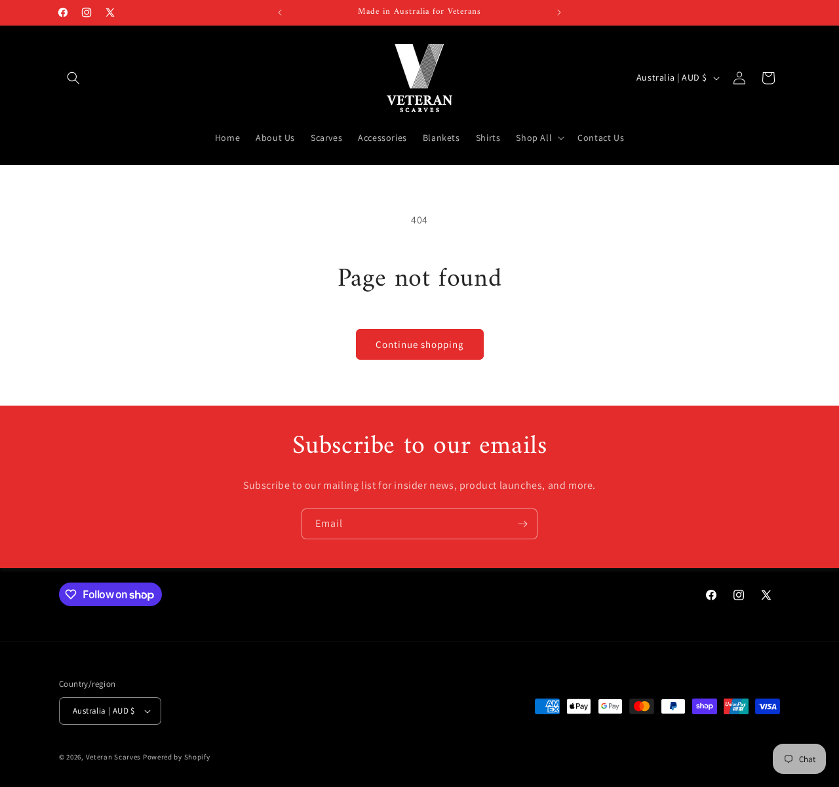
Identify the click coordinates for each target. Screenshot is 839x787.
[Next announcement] (559, 12)
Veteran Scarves (114, 756)
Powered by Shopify (176, 756)
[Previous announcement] (279, 12)
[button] (73, 78)
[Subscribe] (522, 524)
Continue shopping (420, 344)
